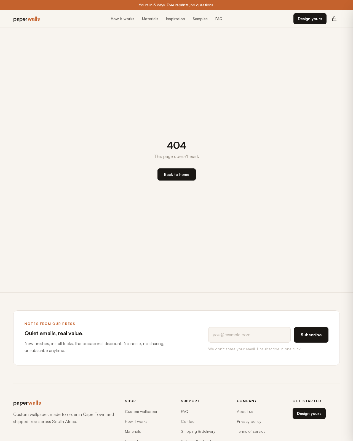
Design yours (310, 18)
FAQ (219, 18)
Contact (188, 421)
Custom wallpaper (141, 411)
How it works (122, 18)
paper (26, 18)
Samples (200, 18)
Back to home (176, 174)
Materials (150, 18)
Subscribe (311, 334)
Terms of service (251, 431)
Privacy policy (249, 421)
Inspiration (175, 18)
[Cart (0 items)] (334, 18)
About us (245, 411)
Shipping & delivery (198, 431)
